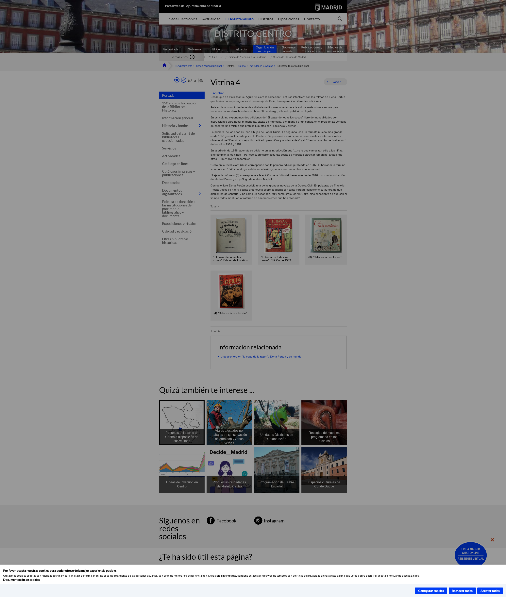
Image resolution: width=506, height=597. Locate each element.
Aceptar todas (490, 590)
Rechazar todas (462, 590)
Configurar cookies (431, 590)
